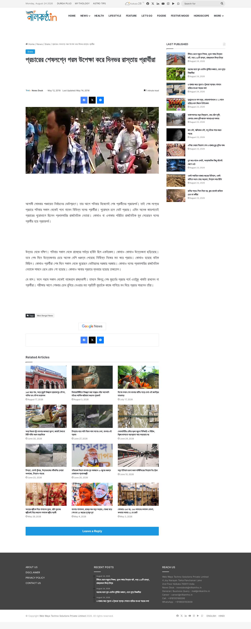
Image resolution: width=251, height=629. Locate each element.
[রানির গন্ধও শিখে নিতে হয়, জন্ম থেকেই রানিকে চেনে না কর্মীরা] (175, 195)
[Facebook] (84, 100)
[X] (92, 100)
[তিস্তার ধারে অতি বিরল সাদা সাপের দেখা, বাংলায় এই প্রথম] (92, 416)
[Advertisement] (125, 28)
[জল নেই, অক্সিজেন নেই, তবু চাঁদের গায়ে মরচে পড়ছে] (175, 134)
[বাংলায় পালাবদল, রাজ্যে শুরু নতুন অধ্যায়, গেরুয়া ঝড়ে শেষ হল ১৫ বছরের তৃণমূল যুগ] (92, 494)
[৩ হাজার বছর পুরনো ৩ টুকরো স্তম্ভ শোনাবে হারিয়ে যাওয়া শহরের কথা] (175, 89)
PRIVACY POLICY (35, 577)
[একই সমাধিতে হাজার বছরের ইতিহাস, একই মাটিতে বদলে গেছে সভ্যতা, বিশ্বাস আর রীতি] (175, 180)
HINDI (222, 615)
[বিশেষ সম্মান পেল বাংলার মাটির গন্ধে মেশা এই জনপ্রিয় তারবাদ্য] (138, 377)
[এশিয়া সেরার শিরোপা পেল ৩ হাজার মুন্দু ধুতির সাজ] (175, 150)
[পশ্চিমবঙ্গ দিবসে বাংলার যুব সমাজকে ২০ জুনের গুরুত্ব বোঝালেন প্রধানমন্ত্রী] (92, 455)
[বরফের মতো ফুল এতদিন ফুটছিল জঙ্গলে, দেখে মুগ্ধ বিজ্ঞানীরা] (175, 73)
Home (31, 44)
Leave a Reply (92, 531)
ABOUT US (32, 567)
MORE (217, 15)
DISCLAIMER (33, 572)
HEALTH (99, 15)
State (47, 44)
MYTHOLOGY (82, 3)
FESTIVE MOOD (180, 15)
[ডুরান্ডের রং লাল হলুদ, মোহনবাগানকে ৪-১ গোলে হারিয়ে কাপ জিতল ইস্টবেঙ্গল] (175, 104)
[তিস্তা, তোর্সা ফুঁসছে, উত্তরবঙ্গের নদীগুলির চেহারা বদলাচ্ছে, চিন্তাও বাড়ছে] (46, 455)
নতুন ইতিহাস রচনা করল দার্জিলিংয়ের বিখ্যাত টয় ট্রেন (138, 470)
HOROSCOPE (201, 15)
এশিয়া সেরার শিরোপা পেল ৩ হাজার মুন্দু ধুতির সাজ (206, 145)
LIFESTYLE (115, 15)
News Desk (37, 90)
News (40, 44)
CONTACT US (33, 583)
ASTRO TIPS (99, 3)
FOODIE (161, 15)
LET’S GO (147, 15)
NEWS (84, 15)
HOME (72, 15)
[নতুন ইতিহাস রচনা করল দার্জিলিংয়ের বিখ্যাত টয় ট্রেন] (138, 455)
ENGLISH (211, 615)
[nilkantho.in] (41, 16)
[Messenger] (100, 100)
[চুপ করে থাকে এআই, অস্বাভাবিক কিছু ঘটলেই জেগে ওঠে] (175, 165)
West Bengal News (45, 315)
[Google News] (92, 326)
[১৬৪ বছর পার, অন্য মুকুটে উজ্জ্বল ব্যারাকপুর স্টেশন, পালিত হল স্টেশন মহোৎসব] (46, 377)
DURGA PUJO (64, 3)
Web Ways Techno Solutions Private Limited (62, 615)
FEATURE (131, 15)
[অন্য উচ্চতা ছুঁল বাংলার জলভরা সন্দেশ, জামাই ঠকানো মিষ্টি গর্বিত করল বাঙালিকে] (46, 416)
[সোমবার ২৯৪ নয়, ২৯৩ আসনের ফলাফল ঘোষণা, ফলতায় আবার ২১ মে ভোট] (138, 494)
